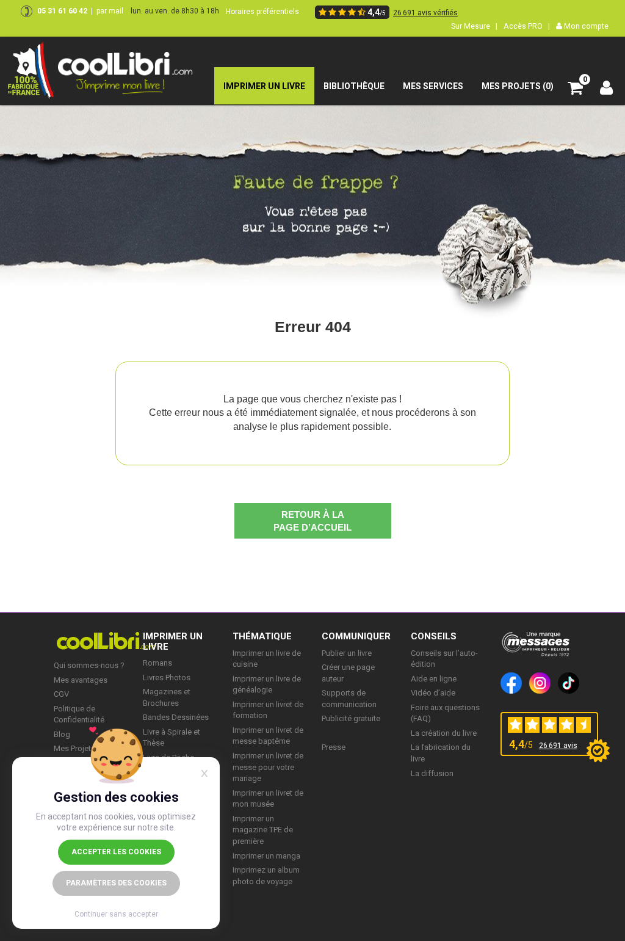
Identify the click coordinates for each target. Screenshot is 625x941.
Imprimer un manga (266, 855)
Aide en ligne (434, 678)
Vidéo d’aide (433, 692)
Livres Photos (166, 677)
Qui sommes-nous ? (89, 665)
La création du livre (444, 733)
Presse (333, 747)
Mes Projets (74, 748)
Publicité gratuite (351, 718)
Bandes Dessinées (176, 717)
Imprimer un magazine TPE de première (263, 830)
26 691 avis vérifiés (425, 13)
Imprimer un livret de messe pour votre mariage (268, 767)
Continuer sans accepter (116, 914)
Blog (62, 734)
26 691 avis (558, 745)
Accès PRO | (527, 26)
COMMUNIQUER (356, 636)
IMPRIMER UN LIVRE (173, 641)
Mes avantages (80, 680)
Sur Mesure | (474, 26)
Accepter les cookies (116, 852)
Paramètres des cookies (116, 883)
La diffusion (432, 773)
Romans (157, 662)
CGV (61, 694)
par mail (109, 11)
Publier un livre (347, 653)
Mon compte (585, 26)
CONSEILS (434, 636)
